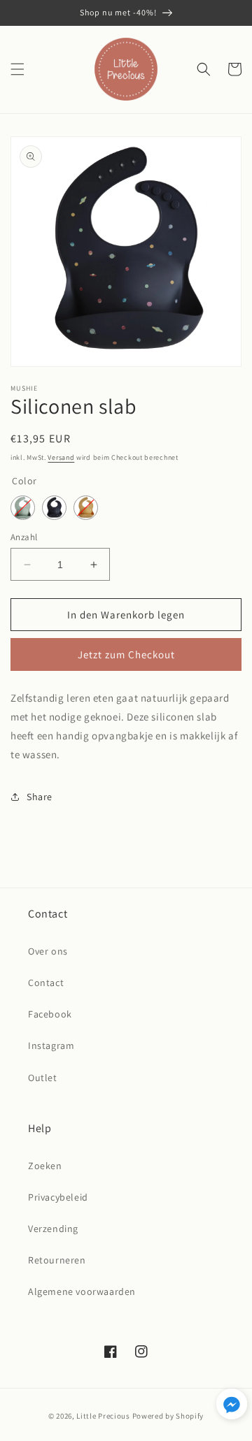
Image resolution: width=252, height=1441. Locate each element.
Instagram (51, 1045)
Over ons (48, 951)
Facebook (50, 1014)
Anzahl (23, 537)
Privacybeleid (58, 1197)
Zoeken (45, 1165)
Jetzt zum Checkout (126, 654)
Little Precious (103, 1416)
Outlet (42, 1077)
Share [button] (39, 796)
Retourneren (57, 1260)
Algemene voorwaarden (82, 1291)
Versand (61, 457)
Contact (46, 982)
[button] (17, 69)
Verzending (53, 1228)
